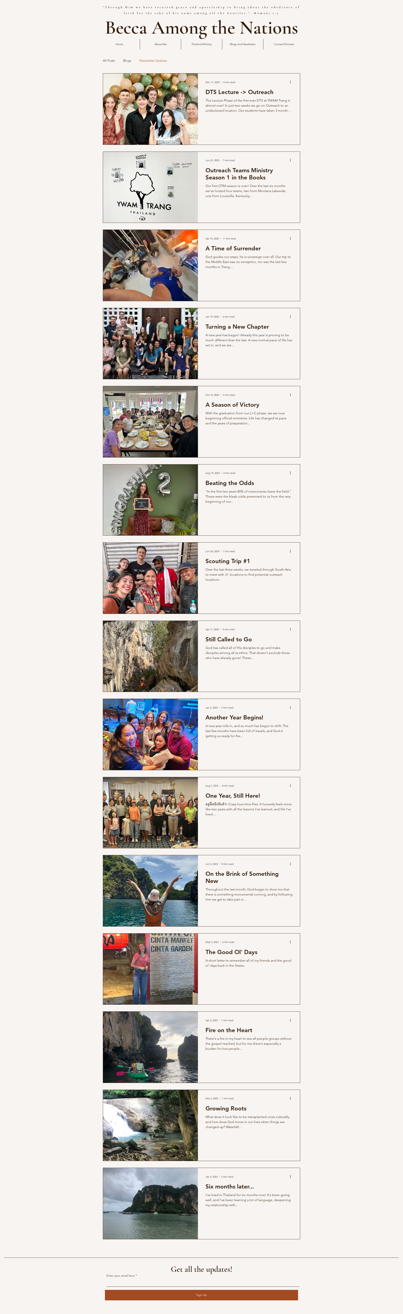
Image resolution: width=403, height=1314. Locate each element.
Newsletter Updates (153, 61)
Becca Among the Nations (201, 27)
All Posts (109, 61)
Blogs (127, 61)
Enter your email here (120, 1275)
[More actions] (291, 82)
